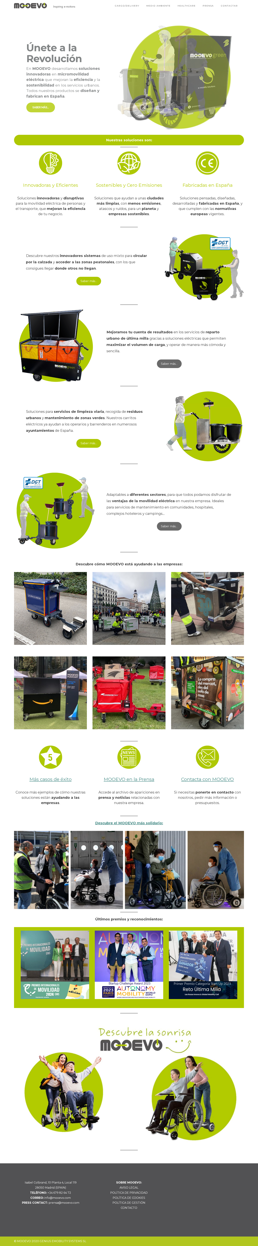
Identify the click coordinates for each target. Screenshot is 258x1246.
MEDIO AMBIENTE (158, 5)
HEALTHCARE (187, 5)
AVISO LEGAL (129, 1187)
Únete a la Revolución (54, 53)
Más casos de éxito (50, 779)
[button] (129, 77)
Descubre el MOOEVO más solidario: (129, 823)
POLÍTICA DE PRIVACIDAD (129, 1192)
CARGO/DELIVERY (127, 5)
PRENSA (208, 5)
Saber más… (89, 281)
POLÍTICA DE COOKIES (129, 1197)
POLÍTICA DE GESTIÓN (129, 1202)
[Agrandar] (237, 835)
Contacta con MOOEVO (207, 779)
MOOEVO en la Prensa (129, 779)
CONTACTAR (229, 5)
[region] (129, 77)
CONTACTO (129, 1207)
